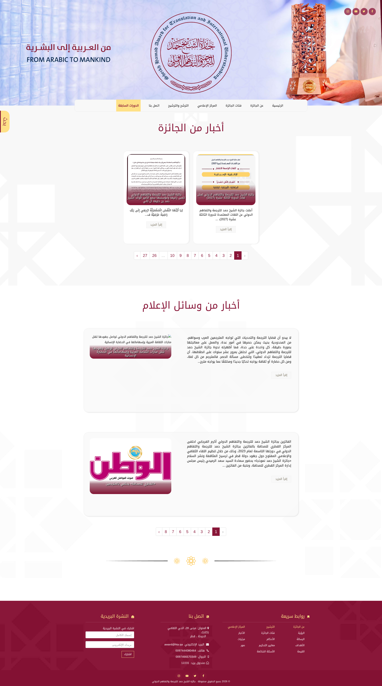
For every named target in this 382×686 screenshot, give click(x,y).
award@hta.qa (173, 644)
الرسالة (301, 639)
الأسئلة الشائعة (266, 651)
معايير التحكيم (267, 645)
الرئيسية (277, 105)
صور (243, 645)
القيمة (301, 651)
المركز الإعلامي (207, 105)
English (81, 105)
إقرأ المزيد (226, 229)
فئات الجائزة (234, 105)
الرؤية (301, 632)
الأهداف (300, 645)
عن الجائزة (256, 105)
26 (154, 255)
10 (172, 255)
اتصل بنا (154, 105)
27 (145, 255)
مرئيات (241, 639)
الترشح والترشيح (178, 105)
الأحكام (271, 639)
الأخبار (241, 632)
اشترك (128, 654)
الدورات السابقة (128, 105)
